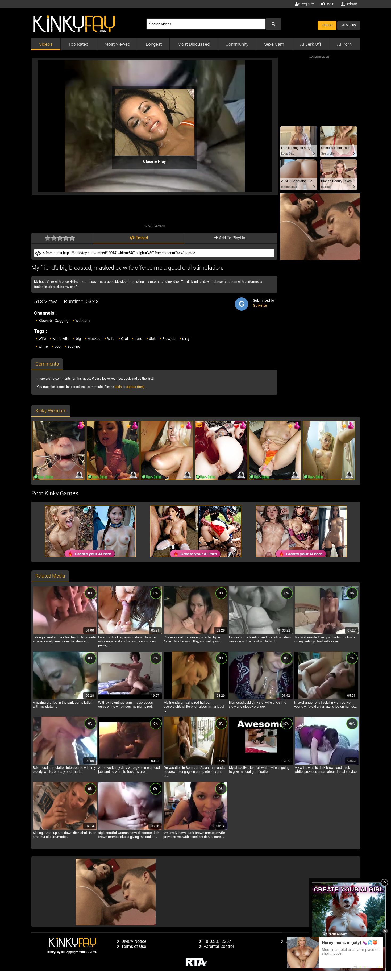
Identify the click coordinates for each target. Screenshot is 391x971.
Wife (42, 339)
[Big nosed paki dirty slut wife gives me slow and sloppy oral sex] (261, 698)
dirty (186, 339)
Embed (141, 237)
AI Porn (344, 44)
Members (348, 25)
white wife (60, 339)
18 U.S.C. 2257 (217, 941)
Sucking (73, 346)
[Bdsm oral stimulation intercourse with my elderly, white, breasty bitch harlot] (65, 764)
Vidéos (46, 44)
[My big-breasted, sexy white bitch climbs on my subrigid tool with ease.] (326, 633)
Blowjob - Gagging (54, 320)
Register (307, 4)
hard (138, 339)
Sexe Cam (274, 44)
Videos (327, 25)
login (118, 387)
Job (57, 346)
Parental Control (218, 946)
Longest (154, 44)
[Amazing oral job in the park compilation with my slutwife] (65, 698)
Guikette (260, 305)
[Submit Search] (273, 24)
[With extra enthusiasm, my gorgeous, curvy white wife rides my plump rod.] (130, 698)
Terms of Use (133, 946)
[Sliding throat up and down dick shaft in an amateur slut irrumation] (65, 829)
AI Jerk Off (310, 44)
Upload (351, 4)
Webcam (82, 320)
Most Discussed (193, 44)
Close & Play (154, 161)
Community (237, 44)
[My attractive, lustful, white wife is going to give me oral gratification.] (261, 764)
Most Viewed (117, 44)
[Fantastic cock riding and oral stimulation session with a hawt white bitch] (261, 633)
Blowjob (169, 339)
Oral (124, 339)
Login (329, 4)
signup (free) (135, 387)
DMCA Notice (133, 941)
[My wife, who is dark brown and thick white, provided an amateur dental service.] (326, 764)
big (78, 339)
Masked (94, 339)
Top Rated (78, 44)
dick (152, 339)
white (43, 346)
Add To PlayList (232, 237)
